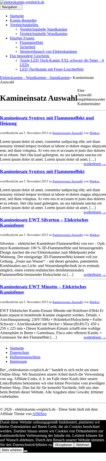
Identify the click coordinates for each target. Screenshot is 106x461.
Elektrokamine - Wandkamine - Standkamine (35, 78)
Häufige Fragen (22, 38)
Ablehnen (82, 445)
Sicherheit (27, 47)
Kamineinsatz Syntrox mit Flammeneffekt (42, 171)
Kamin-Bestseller (23, 20)
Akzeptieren (63, 445)
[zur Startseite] (22, 2)
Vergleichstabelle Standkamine (43, 29)
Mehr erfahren (12, 450)
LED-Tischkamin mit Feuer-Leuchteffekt (52, 69)
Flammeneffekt (31, 42)
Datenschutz (19, 352)
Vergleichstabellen (24, 25)
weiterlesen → (95, 164)
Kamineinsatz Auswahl (68, 133)
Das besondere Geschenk (30, 56)
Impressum (18, 361)
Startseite (17, 16)
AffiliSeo (39, 414)
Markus (94, 133)
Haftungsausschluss (25, 357)
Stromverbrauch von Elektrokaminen (48, 51)
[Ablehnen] (26, 451)
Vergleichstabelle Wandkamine (44, 34)
